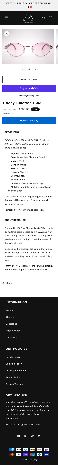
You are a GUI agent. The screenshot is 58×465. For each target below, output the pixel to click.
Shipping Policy (14, 364)
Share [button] (9, 283)
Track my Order (13, 330)
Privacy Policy (13, 357)
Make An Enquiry (29, 120)
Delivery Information (16, 370)
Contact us (11, 324)
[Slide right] (35, 69)
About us (10, 317)
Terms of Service (14, 384)
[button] (6, 17)
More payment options (29, 96)
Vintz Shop (32, 460)
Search (9, 310)
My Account (12, 337)
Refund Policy (13, 377)
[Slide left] (22, 69)
